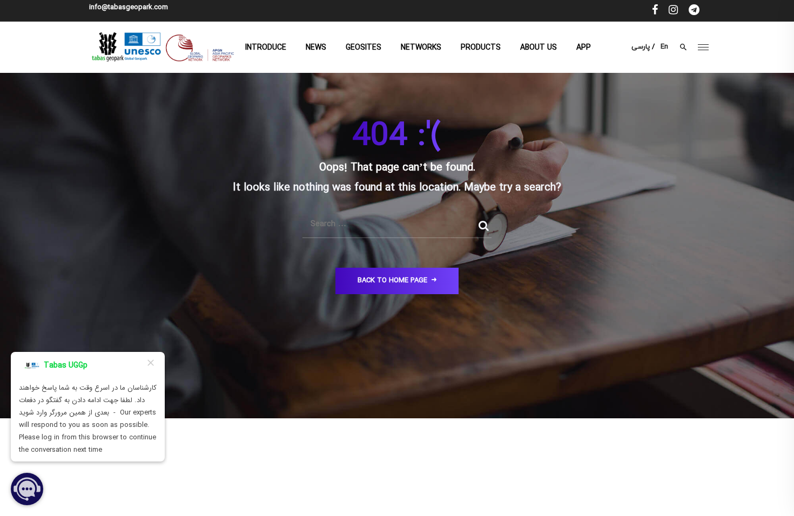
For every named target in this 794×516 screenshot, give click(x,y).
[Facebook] (655, 10)
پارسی (640, 47)
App (583, 48)
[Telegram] (694, 10)
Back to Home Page (392, 281)
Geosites (363, 48)
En (664, 47)
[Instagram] (673, 10)
